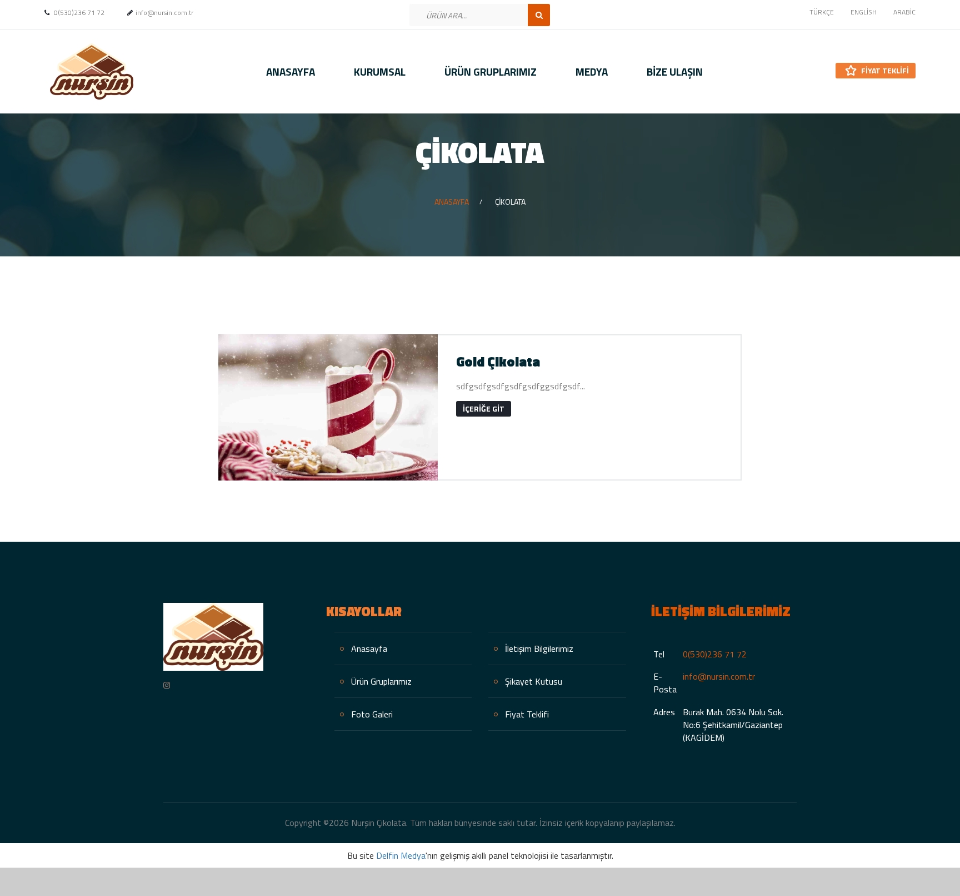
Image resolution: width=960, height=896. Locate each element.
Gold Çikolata (498, 362)
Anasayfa (290, 71)
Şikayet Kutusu (533, 681)
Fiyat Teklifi (884, 70)
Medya (592, 71)
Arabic (904, 12)
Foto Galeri (372, 714)
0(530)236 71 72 (715, 654)
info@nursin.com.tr (719, 676)
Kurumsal (380, 71)
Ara (539, 15)
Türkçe (821, 12)
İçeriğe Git (483, 408)
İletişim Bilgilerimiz (539, 648)
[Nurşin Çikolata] (88, 71)
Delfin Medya (401, 855)
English (864, 12)
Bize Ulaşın (675, 71)
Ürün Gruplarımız (490, 71)
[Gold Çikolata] (328, 407)
